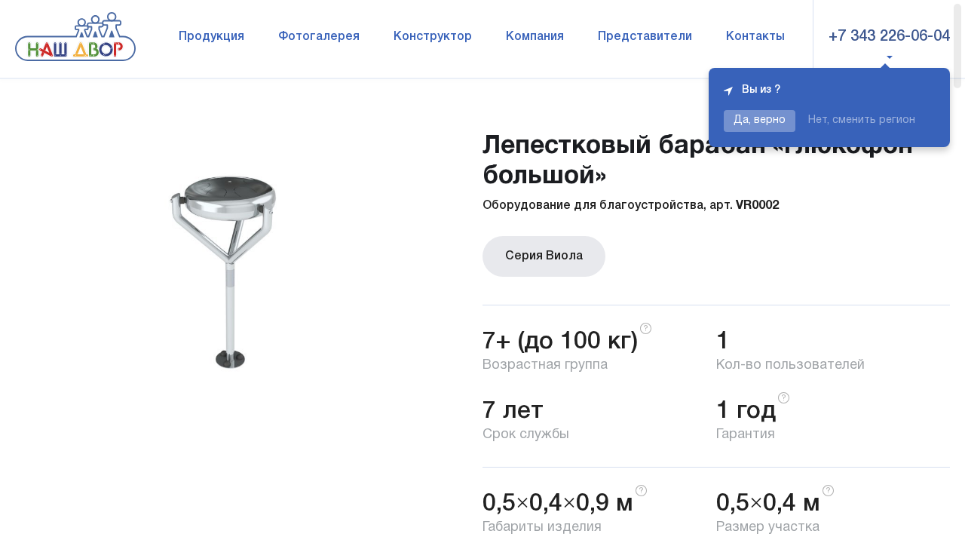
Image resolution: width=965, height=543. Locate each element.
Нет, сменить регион (861, 120)
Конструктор (433, 37)
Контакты (755, 37)
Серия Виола (544, 256)
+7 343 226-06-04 (889, 37)
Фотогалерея (319, 37)
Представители (645, 37)
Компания (535, 37)
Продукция (211, 37)
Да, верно (760, 120)
